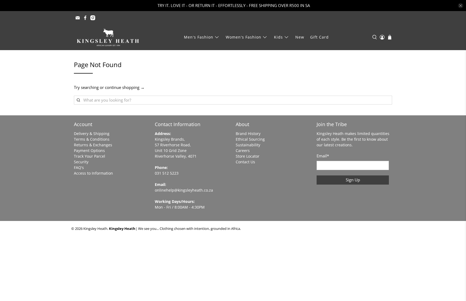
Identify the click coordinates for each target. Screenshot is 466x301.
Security (81, 161)
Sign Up (353, 179)
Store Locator (247, 156)
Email (323, 155)
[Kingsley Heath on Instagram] (92, 17)
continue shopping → (125, 87)
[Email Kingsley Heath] (77, 17)
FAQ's (79, 167)
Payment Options (89, 150)
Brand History (248, 133)
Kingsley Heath (95, 228)
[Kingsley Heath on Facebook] (85, 17)
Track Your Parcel (89, 156)
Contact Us (245, 161)
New (299, 37)
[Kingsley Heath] (108, 37)
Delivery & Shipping (91, 133)
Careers (243, 150)
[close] (460, 5)
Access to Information (93, 173)
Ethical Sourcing (250, 139)
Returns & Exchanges (93, 144)
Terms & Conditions (91, 139)
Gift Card (319, 37)
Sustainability (248, 144)
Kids (278, 37)
